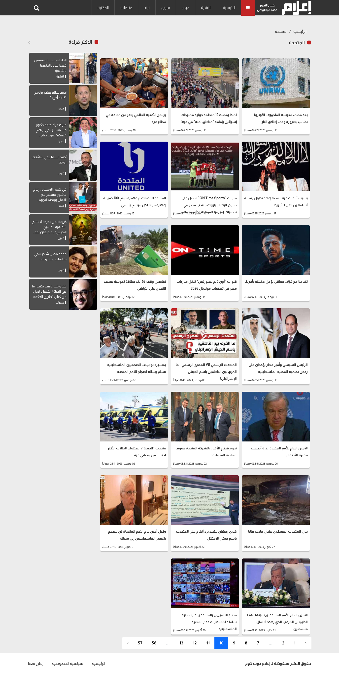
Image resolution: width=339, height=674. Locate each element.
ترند (147, 7)
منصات (126, 7)
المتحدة (281, 31)
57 (140, 643)
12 (195, 643)
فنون (165, 7)
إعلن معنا (35, 663)
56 (154, 643)
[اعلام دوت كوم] (295, 8)
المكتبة (103, 7)
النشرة (206, 7)
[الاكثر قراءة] (29, 42)
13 (181, 643)
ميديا (185, 7)
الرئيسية (229, 7)
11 (208, 643)
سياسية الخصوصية (67, 663)
